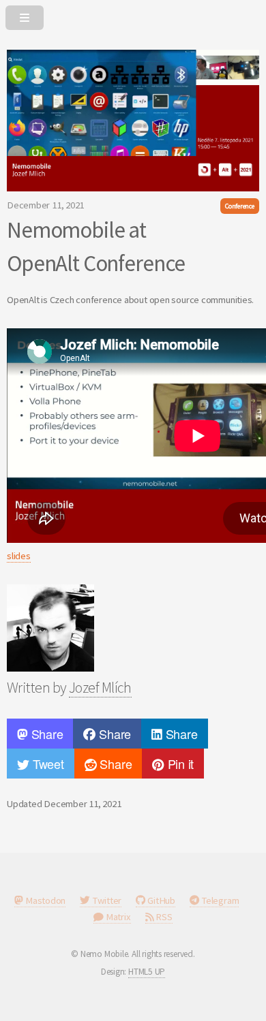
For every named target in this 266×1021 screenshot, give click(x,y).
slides (19, 556)
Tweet (46, 763)
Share (45, 733)
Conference (239, 206)
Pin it (179, 763)
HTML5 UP (146, 971)
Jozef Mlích (100, 687)
